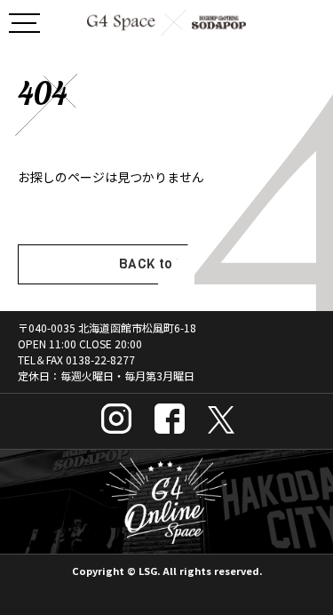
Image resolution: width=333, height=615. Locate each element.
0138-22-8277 (100, 359)
